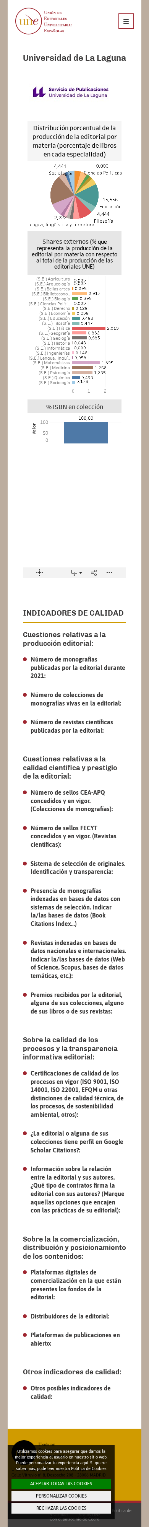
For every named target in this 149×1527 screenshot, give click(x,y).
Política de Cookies (89, 1468)
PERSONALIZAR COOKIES (61, 1496)
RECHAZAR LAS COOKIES (61, 1508)
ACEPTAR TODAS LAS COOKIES (61, 1483)
